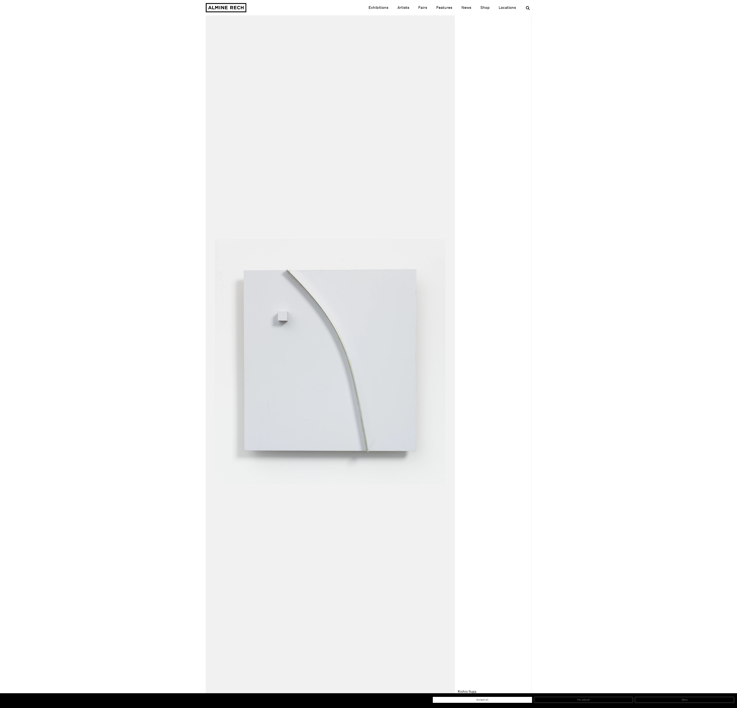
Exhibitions (378, 8)
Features (444, 8)
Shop (485, 8)
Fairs (422, 8)
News (466, 8)
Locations (507, 8)
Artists (403, 8)
